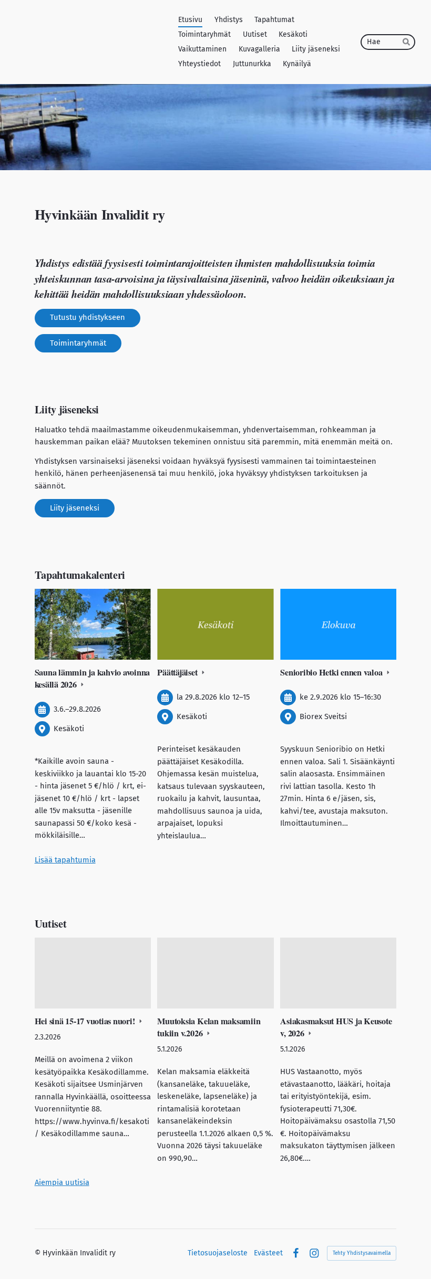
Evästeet (268, 1253)
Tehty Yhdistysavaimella (362, 1253)
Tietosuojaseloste (218, 1253)
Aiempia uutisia (62, 1182)
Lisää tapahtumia (65, 860)
